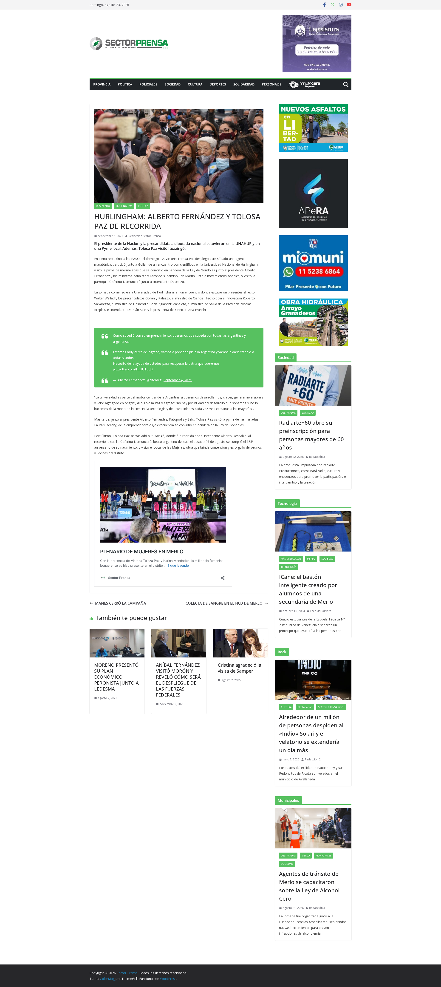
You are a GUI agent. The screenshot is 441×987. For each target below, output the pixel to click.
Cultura (195, 84)
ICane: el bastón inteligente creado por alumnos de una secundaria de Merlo (308, 589)
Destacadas (288, 412)
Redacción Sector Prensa (145, 236)
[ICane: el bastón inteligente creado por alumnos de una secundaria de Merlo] (313, 531)
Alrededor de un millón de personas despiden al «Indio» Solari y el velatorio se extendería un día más (311, 733)
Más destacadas (291, 558)
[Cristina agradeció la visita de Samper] (240, 631)
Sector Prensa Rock (331, 707)
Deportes (218, 84)
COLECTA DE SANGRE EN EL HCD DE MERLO (224, 603)
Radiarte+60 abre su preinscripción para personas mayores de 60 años (311, 435)
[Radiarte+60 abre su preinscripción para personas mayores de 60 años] (313, 385)
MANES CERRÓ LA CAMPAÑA (120, 603)
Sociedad (173, 84)
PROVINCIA (101, 84)
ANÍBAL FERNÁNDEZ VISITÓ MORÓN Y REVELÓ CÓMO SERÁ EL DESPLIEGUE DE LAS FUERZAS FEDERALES (178, 680)
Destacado (103, 206)
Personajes (271, 84)
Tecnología (288, 567)
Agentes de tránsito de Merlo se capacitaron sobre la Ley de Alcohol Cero (309, 886)
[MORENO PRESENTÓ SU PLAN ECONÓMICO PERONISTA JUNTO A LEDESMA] (117, 631)
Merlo (311, 558)
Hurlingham (124, 206)
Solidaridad (243, 84)
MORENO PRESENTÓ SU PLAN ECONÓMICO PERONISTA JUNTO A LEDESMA (116, 677)
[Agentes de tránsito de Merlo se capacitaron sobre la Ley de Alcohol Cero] (313, 828)
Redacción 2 (313, 759)
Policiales (148, 84)
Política (125, 84)
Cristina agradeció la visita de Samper (239, 668)
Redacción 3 (317, 457)
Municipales (323, 855)
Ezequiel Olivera (320, 611)
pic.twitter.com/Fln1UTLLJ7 (133, 369)
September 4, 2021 (178, 380)
